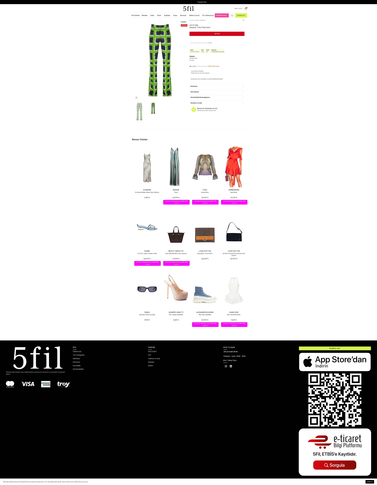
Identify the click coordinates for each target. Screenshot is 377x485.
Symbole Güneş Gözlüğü (147, 315)
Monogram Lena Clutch (204, 253)
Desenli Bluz (205, 192)
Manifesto (76, 358)
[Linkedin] (230, 366)
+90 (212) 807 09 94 (230, 352)
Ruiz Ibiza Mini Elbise (233, 315)
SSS (149, 355)
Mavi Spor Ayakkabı (205, 315)
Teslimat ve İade (154, 358)
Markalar (151, 362)
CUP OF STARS (193, 25)
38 (207, 51)
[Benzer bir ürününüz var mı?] (193, 109)
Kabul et (370, 481)
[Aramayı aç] (232, 15)
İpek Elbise (233, 192)
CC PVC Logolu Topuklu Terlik (147, 253)
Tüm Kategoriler (78, 355)
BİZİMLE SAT (241, 15)
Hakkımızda (77, 351)
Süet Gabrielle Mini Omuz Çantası (176, 253)
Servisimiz (76, 362)
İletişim (150, 366)
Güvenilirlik (76, 366)
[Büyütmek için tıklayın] (136, 97)
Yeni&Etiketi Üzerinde (217, 51)
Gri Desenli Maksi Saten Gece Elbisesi (147, 192)
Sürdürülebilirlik (78, 369)
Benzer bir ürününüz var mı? (207, 108)
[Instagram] (225, 366)
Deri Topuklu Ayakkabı (176, 315)
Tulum (176, 192)
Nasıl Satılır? (152, 351)
